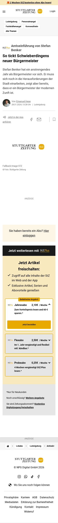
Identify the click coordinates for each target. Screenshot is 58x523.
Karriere (25, 497)
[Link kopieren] (25, 119)
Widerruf (29, 511)
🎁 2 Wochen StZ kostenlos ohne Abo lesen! (29, 2)
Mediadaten (11, 502)
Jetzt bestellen (29, 324)
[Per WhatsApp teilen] (45, 119)
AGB (34, 497)
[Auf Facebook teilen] (31, 119)
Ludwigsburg (11, 22)
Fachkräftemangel (13, 26)
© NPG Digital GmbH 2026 (29, 467)
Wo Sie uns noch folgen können (32, 485)
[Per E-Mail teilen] (39, 119)
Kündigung (16, 506)
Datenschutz (47, 497)
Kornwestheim (32, 26)
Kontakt (28, 506)
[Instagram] (19, 476)
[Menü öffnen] (4, 11)
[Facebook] (38, 476)
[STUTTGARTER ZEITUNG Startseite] (29, 11)
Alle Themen (11, 31)
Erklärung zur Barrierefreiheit (37, 502)
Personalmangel (29, 22)
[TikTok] (32, 476)
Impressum (42, 506)
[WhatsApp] (25, 476)
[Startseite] (8, 446)
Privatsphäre (11, 497)
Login (52, 11)
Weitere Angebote (35, 398)
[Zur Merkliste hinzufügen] (53, 119)
